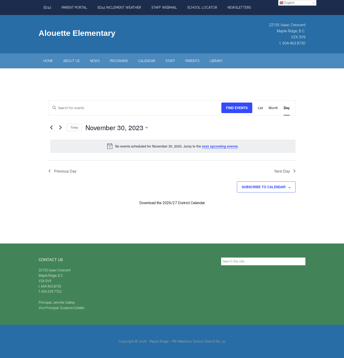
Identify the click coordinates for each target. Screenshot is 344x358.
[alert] (173, 146)
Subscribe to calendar (263, 187)
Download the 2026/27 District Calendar (172, 203)
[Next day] (60, 127)
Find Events (237, 107)
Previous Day (65, 171)
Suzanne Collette (72, 308)
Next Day (282, 171)
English (288, 2)
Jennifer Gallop (64, 302)
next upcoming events (220, 146)
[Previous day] (51, 127)
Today (74, 127)
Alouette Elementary (77, 33)
